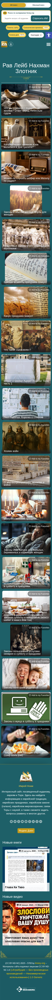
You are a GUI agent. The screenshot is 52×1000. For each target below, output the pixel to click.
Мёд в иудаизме (13, 822)
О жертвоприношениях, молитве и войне (24, 483)
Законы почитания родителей (21, 687)
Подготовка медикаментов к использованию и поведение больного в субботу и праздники (26, 584)
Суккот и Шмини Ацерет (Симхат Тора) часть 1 (26, 382)
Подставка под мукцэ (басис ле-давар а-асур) (26, 787)
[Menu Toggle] (48, 44)
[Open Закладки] (41, 35)
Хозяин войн (11, 451)
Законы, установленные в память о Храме (24, 889)
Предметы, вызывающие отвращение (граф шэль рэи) (26, 754)
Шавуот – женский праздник (20, 518)
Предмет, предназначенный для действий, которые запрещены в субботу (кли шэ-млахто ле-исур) (23, 955)
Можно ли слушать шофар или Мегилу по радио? (26, 179)
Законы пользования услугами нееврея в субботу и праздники (22, 652)
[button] (48, 35)
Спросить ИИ (40, 18)
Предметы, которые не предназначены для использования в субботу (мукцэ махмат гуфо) (26, 989)
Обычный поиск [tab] (38, 5)
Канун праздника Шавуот (18, 316)
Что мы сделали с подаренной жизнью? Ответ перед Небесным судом (23, 111)
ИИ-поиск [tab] (13, 5)
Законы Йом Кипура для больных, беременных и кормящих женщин (24, 551)
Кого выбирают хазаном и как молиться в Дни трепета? (21, 145)
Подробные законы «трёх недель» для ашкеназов (26, 247)
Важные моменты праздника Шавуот (25, 282)
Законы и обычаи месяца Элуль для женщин (25, 213)
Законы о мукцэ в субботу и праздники (26, 721)
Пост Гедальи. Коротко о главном (23, 417)
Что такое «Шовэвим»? (17, 349)
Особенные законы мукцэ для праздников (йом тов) (21, 922)
